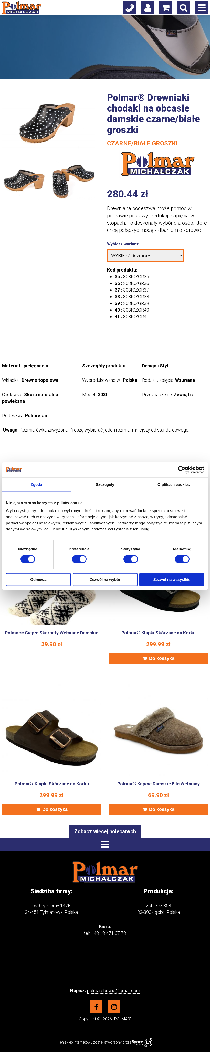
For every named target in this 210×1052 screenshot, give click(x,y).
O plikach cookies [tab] (174, 484)
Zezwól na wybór (105, 579)
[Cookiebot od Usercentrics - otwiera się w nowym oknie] (181, 469)
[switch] (79, 559)
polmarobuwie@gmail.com (113, 990)
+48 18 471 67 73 (108, 933)
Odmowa (38, 579)
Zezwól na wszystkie (171, 579)
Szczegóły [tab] (105, 484)
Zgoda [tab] (36, 484)
